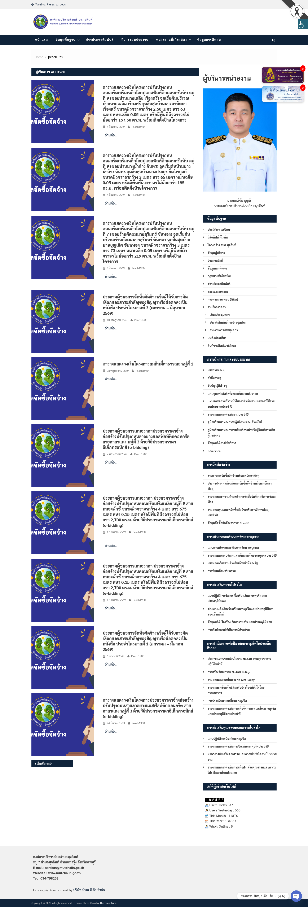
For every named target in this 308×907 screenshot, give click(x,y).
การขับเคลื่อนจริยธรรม (222, 571)
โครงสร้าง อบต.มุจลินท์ (222, 245)
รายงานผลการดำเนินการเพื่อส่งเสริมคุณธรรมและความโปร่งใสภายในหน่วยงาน (242, 770)
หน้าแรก (41, 39)
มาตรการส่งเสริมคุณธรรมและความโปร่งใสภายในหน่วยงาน (242, 756)
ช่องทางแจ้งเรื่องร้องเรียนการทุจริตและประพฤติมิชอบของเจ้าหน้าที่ (241, 611)
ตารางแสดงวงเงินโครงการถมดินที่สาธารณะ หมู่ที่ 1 (148, 364)
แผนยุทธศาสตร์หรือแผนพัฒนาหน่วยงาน (233, 393)
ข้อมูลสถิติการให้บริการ (222, 443)
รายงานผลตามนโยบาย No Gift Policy (231, 680)
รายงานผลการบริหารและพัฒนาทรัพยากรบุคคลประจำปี (242, 555)
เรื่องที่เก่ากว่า (45, 764)
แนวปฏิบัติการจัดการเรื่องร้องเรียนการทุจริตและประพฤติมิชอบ (237, 598)
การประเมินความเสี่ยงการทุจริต (227, 700)
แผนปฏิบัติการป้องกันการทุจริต (227, 738)
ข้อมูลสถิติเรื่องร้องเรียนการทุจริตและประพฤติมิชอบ (240, 622)
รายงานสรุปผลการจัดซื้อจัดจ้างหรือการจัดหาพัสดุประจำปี (238, 512)
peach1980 (138, 126)
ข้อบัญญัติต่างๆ (217, 385)
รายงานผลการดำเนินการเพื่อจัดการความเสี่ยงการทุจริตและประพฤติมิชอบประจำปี (242, 711)
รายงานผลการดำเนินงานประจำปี (228, 414)
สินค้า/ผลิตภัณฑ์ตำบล (222, 345)
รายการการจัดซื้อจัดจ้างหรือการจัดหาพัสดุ (233, 475)
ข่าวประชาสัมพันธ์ (100, 39)
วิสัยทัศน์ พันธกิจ (218, 237)
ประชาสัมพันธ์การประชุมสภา (228, 322)
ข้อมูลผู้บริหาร (216, 253)
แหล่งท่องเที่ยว (217, 338)
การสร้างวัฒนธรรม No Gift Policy (229, 672)
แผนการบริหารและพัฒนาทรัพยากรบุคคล (233, 547)
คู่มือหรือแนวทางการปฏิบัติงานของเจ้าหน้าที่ (235, 422)
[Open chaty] (296, 896)
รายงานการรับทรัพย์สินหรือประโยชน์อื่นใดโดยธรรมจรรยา (236, 690)
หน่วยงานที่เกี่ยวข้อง (171, 39)
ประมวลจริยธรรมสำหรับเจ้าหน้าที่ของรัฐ (233, 563)
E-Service (214, 451)
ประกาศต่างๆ (216, 370)
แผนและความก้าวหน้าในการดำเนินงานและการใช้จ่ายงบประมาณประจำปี (241, 403)
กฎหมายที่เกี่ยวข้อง (219, 276)
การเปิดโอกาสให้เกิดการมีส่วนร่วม (229, 630)
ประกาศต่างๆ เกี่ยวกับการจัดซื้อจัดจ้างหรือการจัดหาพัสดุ (240, 486)
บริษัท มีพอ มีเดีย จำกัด (89, 890)
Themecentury (108, 902)
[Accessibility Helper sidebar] (303, 24)
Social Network (218, 291)
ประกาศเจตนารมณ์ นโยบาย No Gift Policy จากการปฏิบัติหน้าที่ (239, 661)
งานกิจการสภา (217, 307)
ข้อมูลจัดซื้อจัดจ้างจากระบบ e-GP (228, 523)
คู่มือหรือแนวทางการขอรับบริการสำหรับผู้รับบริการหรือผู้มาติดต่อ (241, 432)
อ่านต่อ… (111, 135)
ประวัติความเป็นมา (219, 229)
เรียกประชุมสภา (220, 314)
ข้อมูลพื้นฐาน (66, 39)
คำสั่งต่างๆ (214, 378)
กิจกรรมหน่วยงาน (135, 39)
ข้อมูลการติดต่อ (209, 39)
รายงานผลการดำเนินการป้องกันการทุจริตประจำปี (238, 746)
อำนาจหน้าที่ (215, 260)
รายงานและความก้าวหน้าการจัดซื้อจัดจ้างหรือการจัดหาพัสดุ (242, 499)
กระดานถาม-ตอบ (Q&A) (223, 299)
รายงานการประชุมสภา (224, 330)
